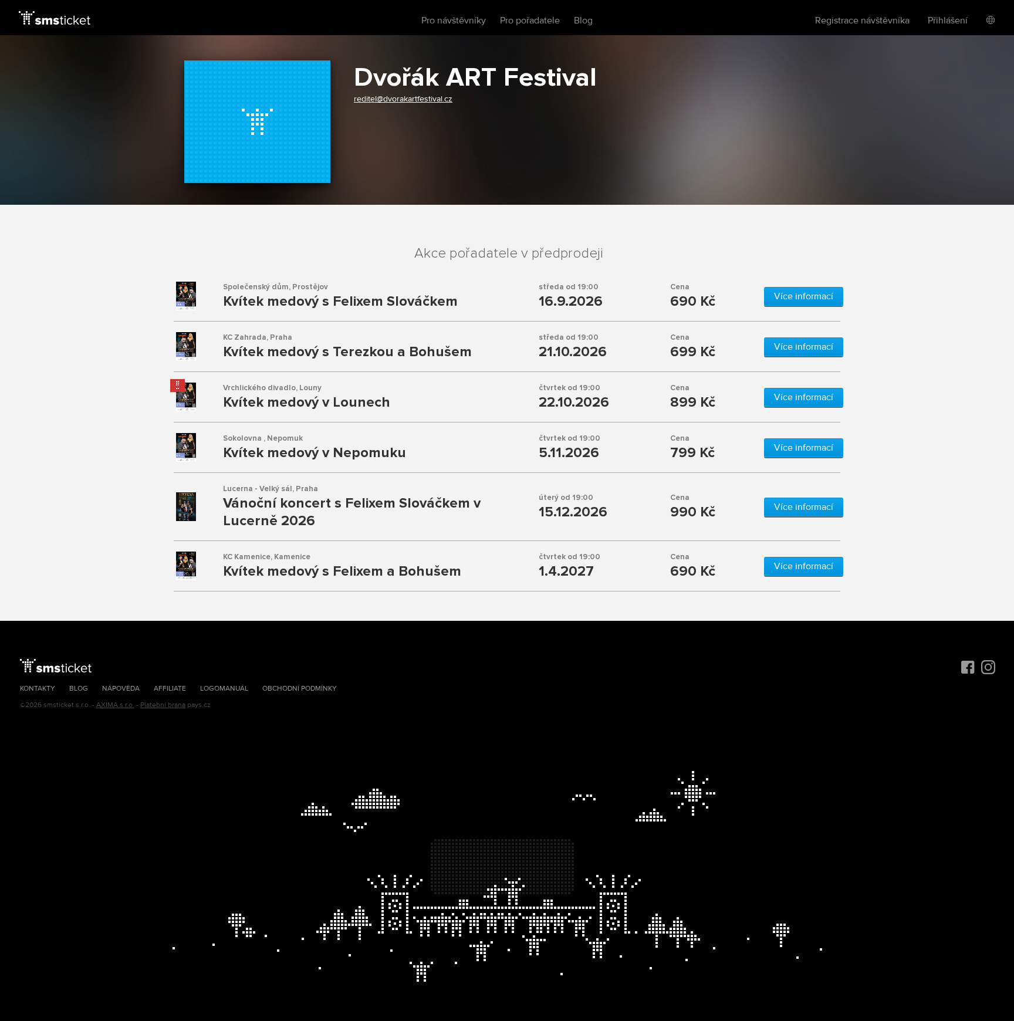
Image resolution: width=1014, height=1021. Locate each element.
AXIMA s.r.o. (115, 705)
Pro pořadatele (530, 20)
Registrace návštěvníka (862, 20)
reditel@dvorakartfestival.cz (403, 99)
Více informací (803, 296)
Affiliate (170, 688)
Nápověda (121, 688)
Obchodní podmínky (299, 688)
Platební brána (162, 705)
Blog (583, 20)
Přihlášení (948, 20)
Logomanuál (224, 688)
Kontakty (37, 688)
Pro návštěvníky (453, 20)
